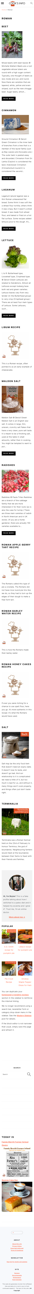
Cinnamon (9, 110)
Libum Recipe (11, 327)
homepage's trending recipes (15, 995)
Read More (8, 98)
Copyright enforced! (17, 1248)
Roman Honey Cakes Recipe (16, 665)
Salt (5, 727)
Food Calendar (17, 1279)
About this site (17, 1244)
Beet (5, 26)
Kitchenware (17, 1277)
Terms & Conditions (17, 1250)
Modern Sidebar (24, 1015)
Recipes (17, 1273)
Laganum (8, 189)
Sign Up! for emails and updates (17, 1262)
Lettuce (8, 240)
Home (4, 10)
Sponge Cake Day (10, 1180)
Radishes (8, 465)
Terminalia (10, 803)
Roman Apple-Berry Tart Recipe (16, 546)
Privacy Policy (17, 1246)
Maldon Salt (11, 381)
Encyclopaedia (17, 1275)
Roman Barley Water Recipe (12, 612)
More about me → (17, 917)
